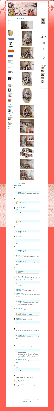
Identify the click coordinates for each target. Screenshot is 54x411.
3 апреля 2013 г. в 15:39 (23, 276)
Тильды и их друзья (9, 83)
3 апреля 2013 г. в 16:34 (23, 271)
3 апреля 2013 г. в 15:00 (23, 202)
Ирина (16, 187)
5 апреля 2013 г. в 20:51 (23, 370)
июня (43, 45)
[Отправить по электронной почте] (21, 183)
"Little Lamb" (43, 54)
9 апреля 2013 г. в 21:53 (23, 359)
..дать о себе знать (10, 115)
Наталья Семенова (18, 276)
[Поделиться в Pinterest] (24, 183)
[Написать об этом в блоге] (22, 183)
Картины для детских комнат (10, 88)
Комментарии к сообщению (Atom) (29, 401)
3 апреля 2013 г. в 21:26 (23, 313)
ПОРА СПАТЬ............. (43, 56)
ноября (43, 43)
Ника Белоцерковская (10, 103)
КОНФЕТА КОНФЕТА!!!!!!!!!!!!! (45, 67)
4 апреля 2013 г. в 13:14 (23, 335)
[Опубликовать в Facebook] (23, 183)
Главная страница (27, 399)
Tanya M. (17, 236)
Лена (16, 293)
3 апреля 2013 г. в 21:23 (23, 301)
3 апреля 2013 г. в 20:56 (20, 308)
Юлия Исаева (17, 207)
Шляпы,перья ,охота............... (43, 52)
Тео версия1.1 (9, 107)
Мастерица (19, 359)
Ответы (17, 191)
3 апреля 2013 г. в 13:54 (22, 207)
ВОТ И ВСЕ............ (45, 77)
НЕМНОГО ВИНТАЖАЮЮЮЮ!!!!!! (43, 58)
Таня (16, 308)
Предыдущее (37, 399)
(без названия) (45, 73)
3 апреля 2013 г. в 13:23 (20, 187)
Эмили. (12, 117)
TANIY (16, 226)
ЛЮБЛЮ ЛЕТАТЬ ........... (45, 81)
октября (43, 44)
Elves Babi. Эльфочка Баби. (12, 78)
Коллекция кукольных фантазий (9, 122)
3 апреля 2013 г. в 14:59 (23, 192)
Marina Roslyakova (18, 255)
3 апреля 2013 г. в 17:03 (21, 289)
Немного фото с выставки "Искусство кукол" (45, 71)
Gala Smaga (9, 70)
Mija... (11, 99)
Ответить (17, 195)
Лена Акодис (17, 384)
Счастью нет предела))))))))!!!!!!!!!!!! (43, 49)
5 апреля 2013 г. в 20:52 (21, 380)
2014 (42, 40)
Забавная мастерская (9, 109)
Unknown (19, 192)
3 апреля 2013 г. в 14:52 (20, 226)
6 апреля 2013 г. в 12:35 (21, 384)
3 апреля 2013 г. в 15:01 (23, 212)
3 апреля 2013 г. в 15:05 (20, 236)
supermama (17, 318)
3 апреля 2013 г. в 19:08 (20, 293)
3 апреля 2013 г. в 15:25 (23, 250)
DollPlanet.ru (9, 126)
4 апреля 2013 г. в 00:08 (21, 318)
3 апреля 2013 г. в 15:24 (23, 261)
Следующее (16, 399)
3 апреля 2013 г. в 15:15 (23, 255)
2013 (42, 41)
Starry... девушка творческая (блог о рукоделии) (10, 93)
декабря (43, 42)
